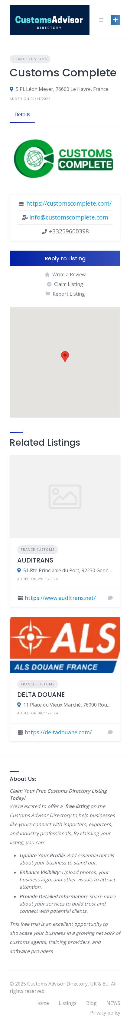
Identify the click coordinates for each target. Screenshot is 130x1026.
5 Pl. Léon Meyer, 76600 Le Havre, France (62, 89)
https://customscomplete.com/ (69, 203)
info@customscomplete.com (68, 217)
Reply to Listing (65, 258)
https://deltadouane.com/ (58, 732)
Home (42, 1003)
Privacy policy (105, 1012)
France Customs (30, 58)
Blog (91, 1003)
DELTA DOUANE (41, 694)
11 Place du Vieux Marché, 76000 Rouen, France (68, 704)
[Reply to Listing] (110, 597)
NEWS (113, 1003)
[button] (65, 357)
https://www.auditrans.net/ (60, 597)
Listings (67, 1003)
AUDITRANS (35, 560)
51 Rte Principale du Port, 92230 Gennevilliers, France (68, 570)
